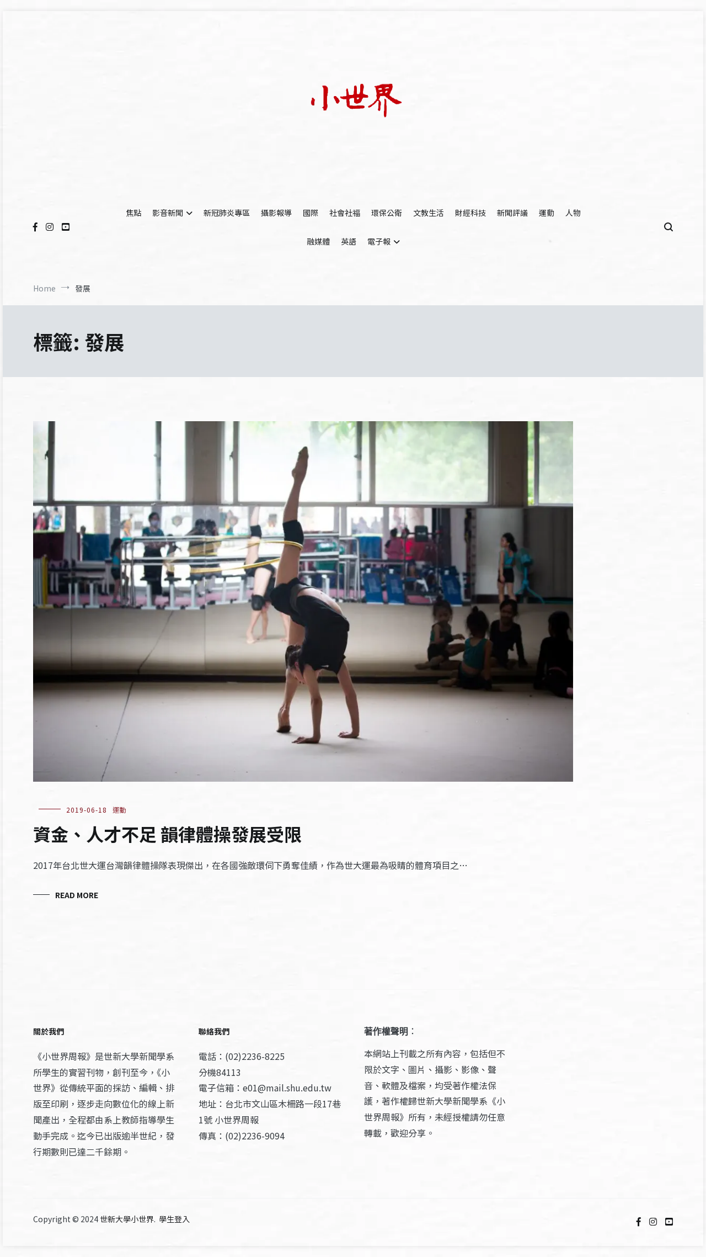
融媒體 (318, 241)
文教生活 (428, 212)
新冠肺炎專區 (227, 212)
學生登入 (174, 1218)
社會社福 (344, 212)
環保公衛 (386, 212)
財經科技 (470, 212)
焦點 (133, 212)
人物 (573, 212)
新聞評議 (512, 212)
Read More (76, 894)
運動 (546, 212)
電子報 (379, 241)
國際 (310, 212)
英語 (348, 241)
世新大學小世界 (127, 1218)
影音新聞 (167, 212)
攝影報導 (276, 212)
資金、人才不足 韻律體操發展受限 (167, 833)
